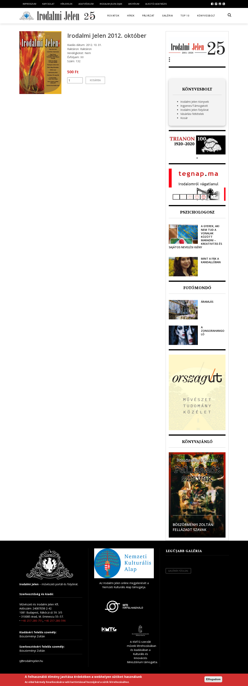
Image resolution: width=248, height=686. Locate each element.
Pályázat (148, 15)
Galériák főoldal (178, 570)
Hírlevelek (66, 3)
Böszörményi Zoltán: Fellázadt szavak (193, 527)
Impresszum (29, 3)
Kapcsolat (48, 3)
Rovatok (113, 15)
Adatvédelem (86, 3)
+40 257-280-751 (32, 620)
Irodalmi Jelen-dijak (111, 3)
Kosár (184, 118)
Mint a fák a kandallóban (211, 260)
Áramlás (207, 301)
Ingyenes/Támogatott (194, 106)
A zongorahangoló (212, 330)
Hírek (130, 15)
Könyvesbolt (206, 15)
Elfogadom (213, 679)
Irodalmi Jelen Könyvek (194, 101)
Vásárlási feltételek (192, 114)
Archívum (133, 3)
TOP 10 (185, 15)
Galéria (167, 15)
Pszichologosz (197, 212)
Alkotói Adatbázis (156, 3)
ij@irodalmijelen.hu (31, 661)
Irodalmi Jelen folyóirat (194, 110)
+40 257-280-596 (55, 620)
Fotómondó (197, 287)
